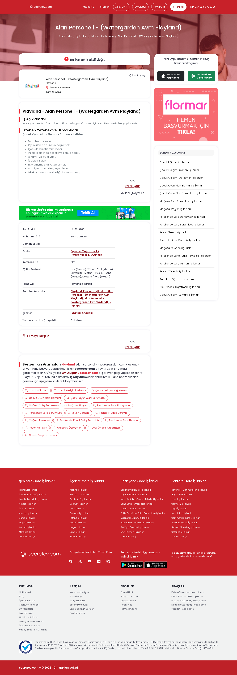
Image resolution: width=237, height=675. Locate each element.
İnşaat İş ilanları (179, 499)
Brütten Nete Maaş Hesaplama (188, 600)
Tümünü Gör (26, 536)
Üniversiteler (26, 609)
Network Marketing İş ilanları (185, 527)
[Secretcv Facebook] (70, 561)
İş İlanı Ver (178, 6)
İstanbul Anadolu (82, 313)
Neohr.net (126, 604)
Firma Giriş (159, 6)
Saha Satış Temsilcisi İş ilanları (137, 503)
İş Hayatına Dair (27, 600)
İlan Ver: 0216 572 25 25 (203, 6)
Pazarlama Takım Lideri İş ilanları (137, 522)
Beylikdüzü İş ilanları (80, 499)
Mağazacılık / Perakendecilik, (85, 252)
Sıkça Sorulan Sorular (82, 609)
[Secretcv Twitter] (80, 561)
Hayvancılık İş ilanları (182, 494)
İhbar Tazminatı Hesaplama (187, 596)
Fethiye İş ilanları (78, 517)
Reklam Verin (77, 613)
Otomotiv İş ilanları (181, 503)
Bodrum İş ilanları (79, 503)
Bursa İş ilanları (27, 517)
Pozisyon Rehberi (29, 604)
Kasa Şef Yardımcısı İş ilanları (136, 489)
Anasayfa (88, 6)
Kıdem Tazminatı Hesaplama (187, 592)
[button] (132, 186)
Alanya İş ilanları (78, 489)
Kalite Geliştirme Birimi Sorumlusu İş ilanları (143, 513)
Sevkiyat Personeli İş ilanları (135, 527)
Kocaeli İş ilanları (27, 527)
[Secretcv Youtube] (89, 561)
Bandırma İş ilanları (80, 494)
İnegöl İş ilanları (78, 527)
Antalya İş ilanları (28, 513)
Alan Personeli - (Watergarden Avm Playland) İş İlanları (91, 302)
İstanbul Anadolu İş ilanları (33, 499)
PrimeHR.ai (127, 592)
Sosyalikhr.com (129, 596)
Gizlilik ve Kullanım (29, 617)
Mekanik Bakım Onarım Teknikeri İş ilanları (142, 499)
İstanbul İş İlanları (102, 36)
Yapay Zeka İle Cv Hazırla (33, 629)
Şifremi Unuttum (79, 604)
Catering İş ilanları (180, 531)
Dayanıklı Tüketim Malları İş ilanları (189, 489)
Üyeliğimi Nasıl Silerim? (32, 621)
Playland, (77, 291)
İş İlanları (104, 6)
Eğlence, (76, 251)
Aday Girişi (121, 6)
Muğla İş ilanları (27, 522)
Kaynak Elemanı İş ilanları (134, 494)
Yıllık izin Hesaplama (182, 609)
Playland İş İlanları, (95, 291)
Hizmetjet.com (129, 609)
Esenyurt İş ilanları (79, 513)
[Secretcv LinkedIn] (99, 561)
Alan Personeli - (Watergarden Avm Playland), (92, 294)
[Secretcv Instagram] (108, 561)
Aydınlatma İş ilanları (182, 513)
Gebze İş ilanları (78, 522)
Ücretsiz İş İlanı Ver (29, 625)
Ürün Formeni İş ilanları (132, 531)
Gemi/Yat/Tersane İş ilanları (185, 517)
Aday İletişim (77, 596)
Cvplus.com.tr (128, 600)
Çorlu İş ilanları (77, 508)
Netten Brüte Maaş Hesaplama (188, 604)
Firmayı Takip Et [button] (37, 336)
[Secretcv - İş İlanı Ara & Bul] (132, 564)
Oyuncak (96, 254)
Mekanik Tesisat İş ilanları (184, 522)
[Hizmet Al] (84, 213)
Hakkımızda (25, 592)
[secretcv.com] (40, 7)
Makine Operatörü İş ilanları (135, 517)
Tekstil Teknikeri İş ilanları (133, 508)
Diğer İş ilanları (179, 508)
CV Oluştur (140, 6)
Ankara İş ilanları (27, 503)
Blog (21, 596)
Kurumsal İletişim (79, 592)
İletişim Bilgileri (78, 600)
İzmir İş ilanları (26, 508)
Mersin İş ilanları (27, 531)
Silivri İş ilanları (77, 531)
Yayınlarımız (25, 613)
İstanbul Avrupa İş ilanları (32, 494)
